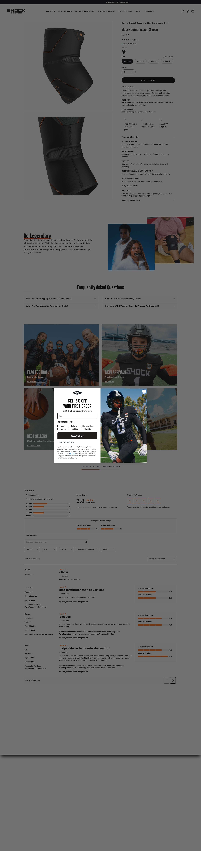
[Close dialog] (144, 391)
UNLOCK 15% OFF (77, 436)
